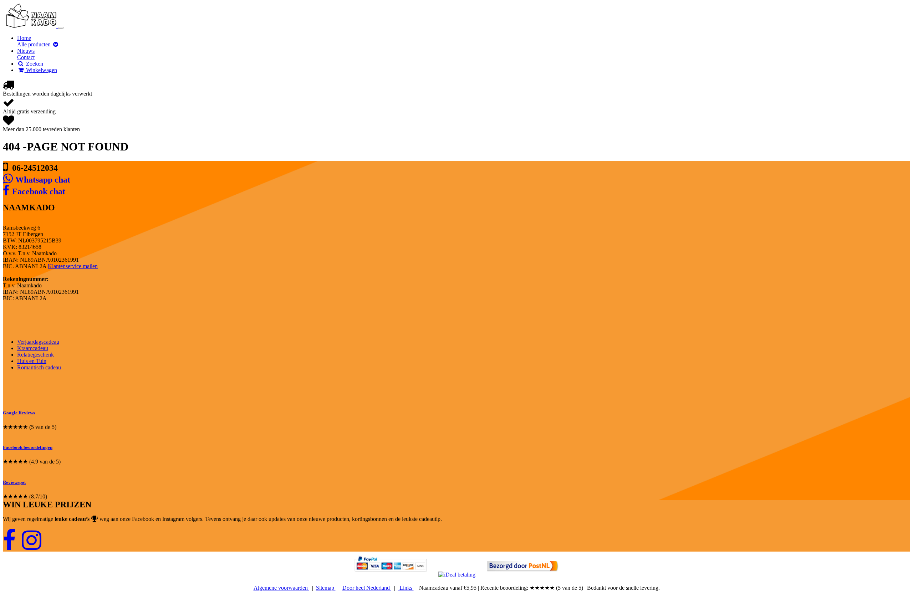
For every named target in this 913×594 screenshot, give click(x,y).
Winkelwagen (41, 70)
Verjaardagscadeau (38, 342)
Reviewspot (14, 482)
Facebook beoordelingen (27, 447)
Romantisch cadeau (39, 367)
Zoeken (34, 64)
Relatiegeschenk (35, 355)
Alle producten (34, 44)
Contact (26, 57)
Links (406, 588)
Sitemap (326, 588)
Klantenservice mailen (73, 266)
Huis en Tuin (31, 361)
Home (24, 38)
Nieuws (26, 51)
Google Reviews (19, 412)
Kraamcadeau (32, 348)
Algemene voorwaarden (281, 588)
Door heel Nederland (366, 588)
